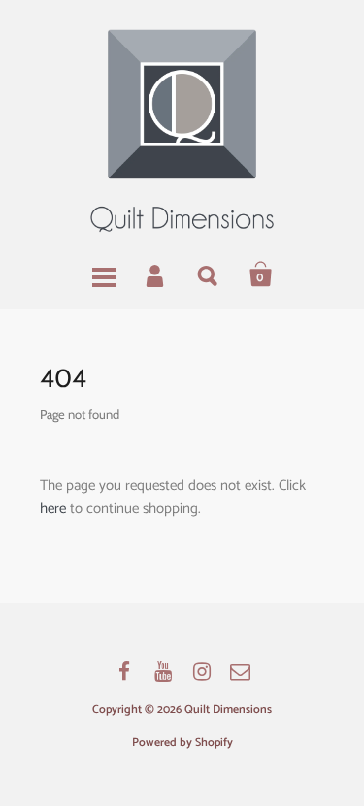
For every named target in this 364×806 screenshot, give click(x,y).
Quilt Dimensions (228, 709)
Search (208, 274)
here (53, 509)
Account (156, 274)
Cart (261, 274)
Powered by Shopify (182, 742)
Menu (103, 274)
